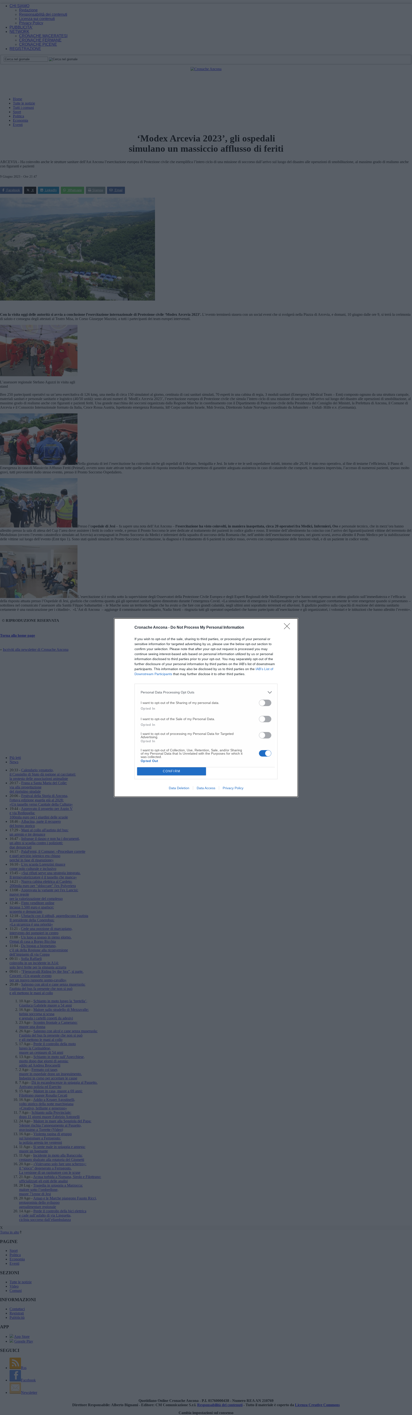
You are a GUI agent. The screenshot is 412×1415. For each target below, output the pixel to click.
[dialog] (206, 707)
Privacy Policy (233, 788)
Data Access (206, 788)
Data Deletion (179, 788)
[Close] (288, 627)
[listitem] (206, 692)
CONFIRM (171, 771)
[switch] (265, 703)
